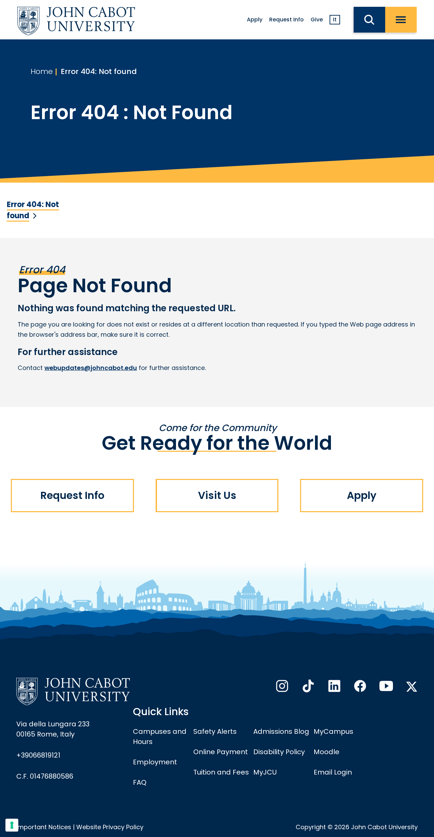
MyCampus (333, 731)
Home (42, 71)
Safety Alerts (215, 731)
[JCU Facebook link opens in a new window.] (359, 688)
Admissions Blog (281, 731)
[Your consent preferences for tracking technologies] (11, 825)
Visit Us (217, 495)
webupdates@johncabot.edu (90, 368)
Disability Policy (279, 752)
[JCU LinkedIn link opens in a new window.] (334, 688)
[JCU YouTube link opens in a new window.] (385, 688)
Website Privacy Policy (109, 827)
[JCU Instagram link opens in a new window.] (281, 688)
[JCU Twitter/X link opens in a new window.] (412, 687)
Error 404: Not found (99, 71)
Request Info (286, 19)
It (335, 19)
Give (317, 19)
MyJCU (265, 772)
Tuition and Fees (221, 772)
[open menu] (401, 20)
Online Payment (220, 752)
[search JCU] (369, 20)
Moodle (326, 752)
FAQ (139, 782)
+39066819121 (38, 755)
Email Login (333, 772)
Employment (155, 762)
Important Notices (43, 827)
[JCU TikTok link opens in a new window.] (307, 688)
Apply (254, 19)
